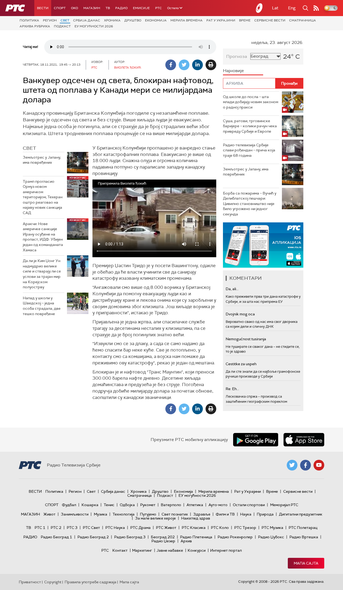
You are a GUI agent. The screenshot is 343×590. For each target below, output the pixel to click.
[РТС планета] (259, 8)
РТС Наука (115, 527)
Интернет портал (226, 550)
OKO (74, 8)
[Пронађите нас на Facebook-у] (305, 465)
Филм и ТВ (225, 514)
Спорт (60, 8)
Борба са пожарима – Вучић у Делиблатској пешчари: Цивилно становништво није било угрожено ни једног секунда (249, 203)
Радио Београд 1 (56, 537)
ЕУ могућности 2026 (93, 26)
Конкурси (197, 550)
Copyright (52, 582)
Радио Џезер (163, 541)
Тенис (109, 504)
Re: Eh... (232, 388)
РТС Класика (194, 527)
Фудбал (69, 504)
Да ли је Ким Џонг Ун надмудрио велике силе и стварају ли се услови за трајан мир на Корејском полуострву (42, 273)
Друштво (132, 20)
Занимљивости (74, 514)
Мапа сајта (306, 563)
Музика (100, 514)
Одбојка (127, 504)
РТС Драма (140, 527)
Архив (186, 541)
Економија (156, 20)
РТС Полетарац (303, 527)
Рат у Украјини (220, 20)
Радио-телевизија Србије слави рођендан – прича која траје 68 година (249, 150)
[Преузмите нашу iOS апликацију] (304, 439)
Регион (50, 20)
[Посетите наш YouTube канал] (319, 465)
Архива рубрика (35, 26)
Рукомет (147, 504)
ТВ (108, 8)
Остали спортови (249, 504)
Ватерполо (171, 504)
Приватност (30, 582)
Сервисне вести (269, 20)
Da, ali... (232, 288)
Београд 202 (163, 537)
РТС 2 (56, 527)
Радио (121, 8)
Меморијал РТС (284, 504)
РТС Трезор (245, 527)
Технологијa (124, 514)
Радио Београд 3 (130, 537)
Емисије (141, 8)
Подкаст (62, 26)
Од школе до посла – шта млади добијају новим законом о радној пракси (250, 102)
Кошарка (89, 504)
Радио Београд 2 (93, 537)
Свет (65, 20)
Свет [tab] (29, 148)
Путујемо (148, 514)
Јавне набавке (169, 550)
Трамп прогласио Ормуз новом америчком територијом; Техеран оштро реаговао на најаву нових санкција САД (42, 197)
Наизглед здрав (195, 518)
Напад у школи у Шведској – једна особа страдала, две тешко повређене (42, 306)
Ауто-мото (218, 504)
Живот (49, 514)
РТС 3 (72, 527)
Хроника (112, 20)
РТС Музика (272, 527)
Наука (245, 514)
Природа (265, 514)
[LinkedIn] (197, 64)
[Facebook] (170, 64)
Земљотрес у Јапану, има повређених (42, 160)
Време (245, 20)
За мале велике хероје (155, 518)
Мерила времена (186, 20)
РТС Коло (220, 527)
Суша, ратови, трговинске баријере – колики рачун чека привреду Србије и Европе (250, 126)
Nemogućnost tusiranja (246, 339)
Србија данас (86, 20)
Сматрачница (302, 20)
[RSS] (316, 8)
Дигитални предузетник (300, 514)
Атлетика (195, 504)
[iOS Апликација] (263, 245)
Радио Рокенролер (235, 537)
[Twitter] (184, 64)
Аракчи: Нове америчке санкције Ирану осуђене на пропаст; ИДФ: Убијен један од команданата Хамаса (43, 236)
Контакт (120, 550)
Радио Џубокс (271, 537)
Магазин (91, 8)
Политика (29, 20)
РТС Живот (166, 527)
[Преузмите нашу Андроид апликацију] (255, 439)
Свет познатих (175, 514)
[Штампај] (211, 64)
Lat (275, 8)
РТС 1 (40, 527)
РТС (158, 8)
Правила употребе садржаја (90, 582)
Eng (292, 8)
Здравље (201, 514)
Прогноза (236, 56)
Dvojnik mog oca (240, 314)
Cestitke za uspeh (241, 363)
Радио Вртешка (303, 537)
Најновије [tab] (233, 70)
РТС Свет (91, 527)
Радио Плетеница (196, 537)
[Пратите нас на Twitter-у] (292, 465)
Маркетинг (142, 550)
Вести (43, 8)
